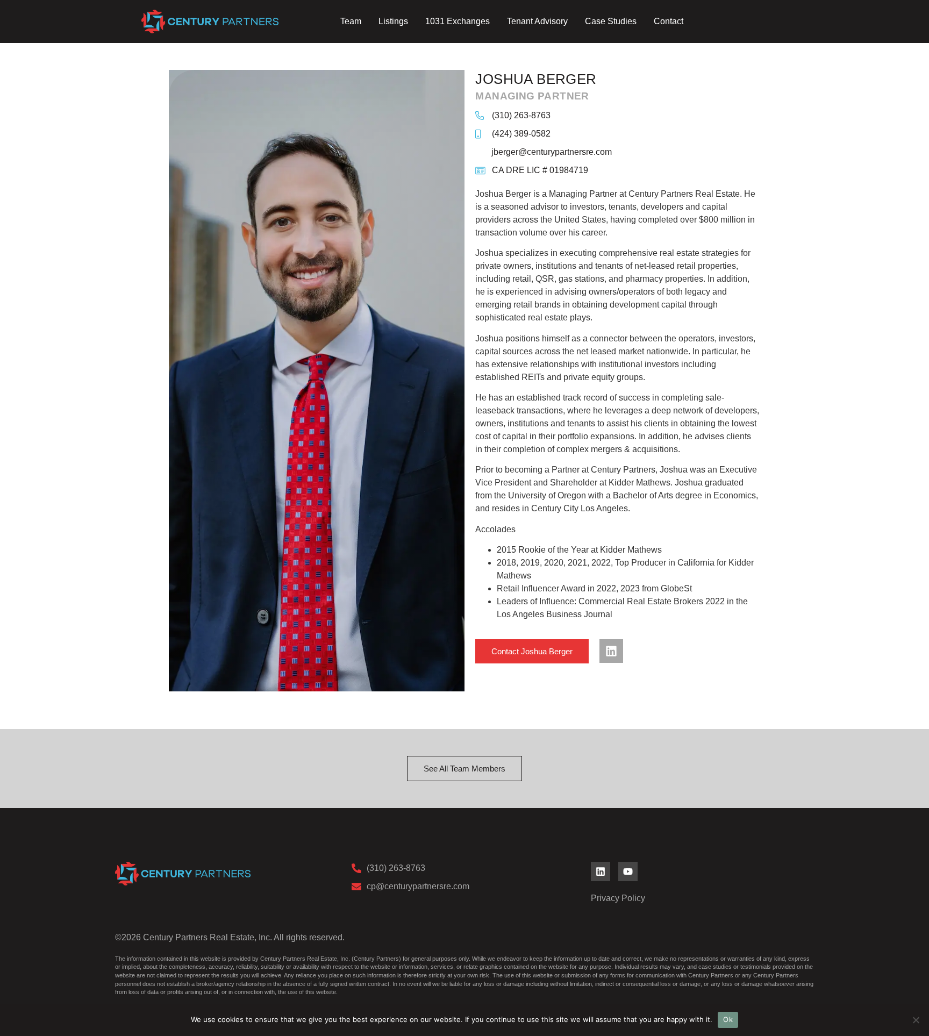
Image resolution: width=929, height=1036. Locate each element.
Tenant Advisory (537, 21)
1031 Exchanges (457, 21)
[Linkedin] (611, 651)
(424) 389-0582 (521, 133)
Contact (668, 21)
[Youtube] (628, 871)
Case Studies (611, 21)
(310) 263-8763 (521, 115)
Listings (393, 21)
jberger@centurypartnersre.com (551, 151)
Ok (728, 1019)
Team (350, 21)
